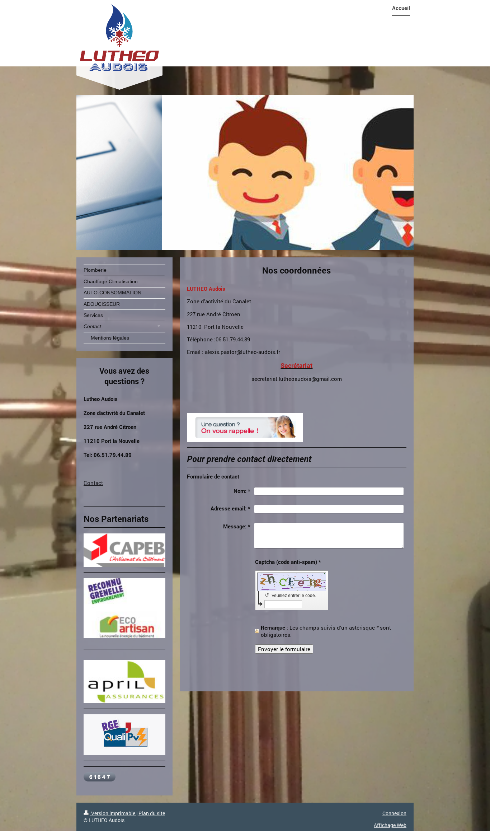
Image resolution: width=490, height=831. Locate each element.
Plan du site (151, 813)
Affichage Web (390, 825)
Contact (93, 482)
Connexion (394, 813)
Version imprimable (113, 813)
